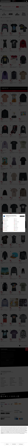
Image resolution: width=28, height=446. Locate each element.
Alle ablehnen (14, 444)
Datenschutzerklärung (22, 433)
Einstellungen (21, 444)
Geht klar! (7, 444)
